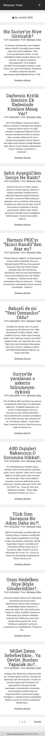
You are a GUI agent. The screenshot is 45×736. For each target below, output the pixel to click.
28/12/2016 (14, 117)
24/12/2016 (14, 321)
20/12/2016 (14, 526)
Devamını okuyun (22, 80)
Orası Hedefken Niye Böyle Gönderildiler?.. (23, 583)
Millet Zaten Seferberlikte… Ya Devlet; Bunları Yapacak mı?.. (22, 657)
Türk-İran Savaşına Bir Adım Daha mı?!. (22, 518)
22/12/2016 (14, 395)
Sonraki (37, 721)
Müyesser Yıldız (13, 5)
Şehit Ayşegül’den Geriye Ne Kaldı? (22, 175)
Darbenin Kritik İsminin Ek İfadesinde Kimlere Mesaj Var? (22, 104)
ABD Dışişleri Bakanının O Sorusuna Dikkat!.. (22, 452)
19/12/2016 (14, 592)
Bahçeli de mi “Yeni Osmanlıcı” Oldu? (22, 312)
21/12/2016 (14, 461)
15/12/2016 (14, 668)
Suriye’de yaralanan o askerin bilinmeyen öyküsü (22, 383)
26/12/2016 (14, 252)
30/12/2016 (14, 39)
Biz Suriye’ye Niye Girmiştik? (22, 33)
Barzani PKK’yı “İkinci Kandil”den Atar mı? (22, 244)
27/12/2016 (14, 181)
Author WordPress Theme (15, 734)
